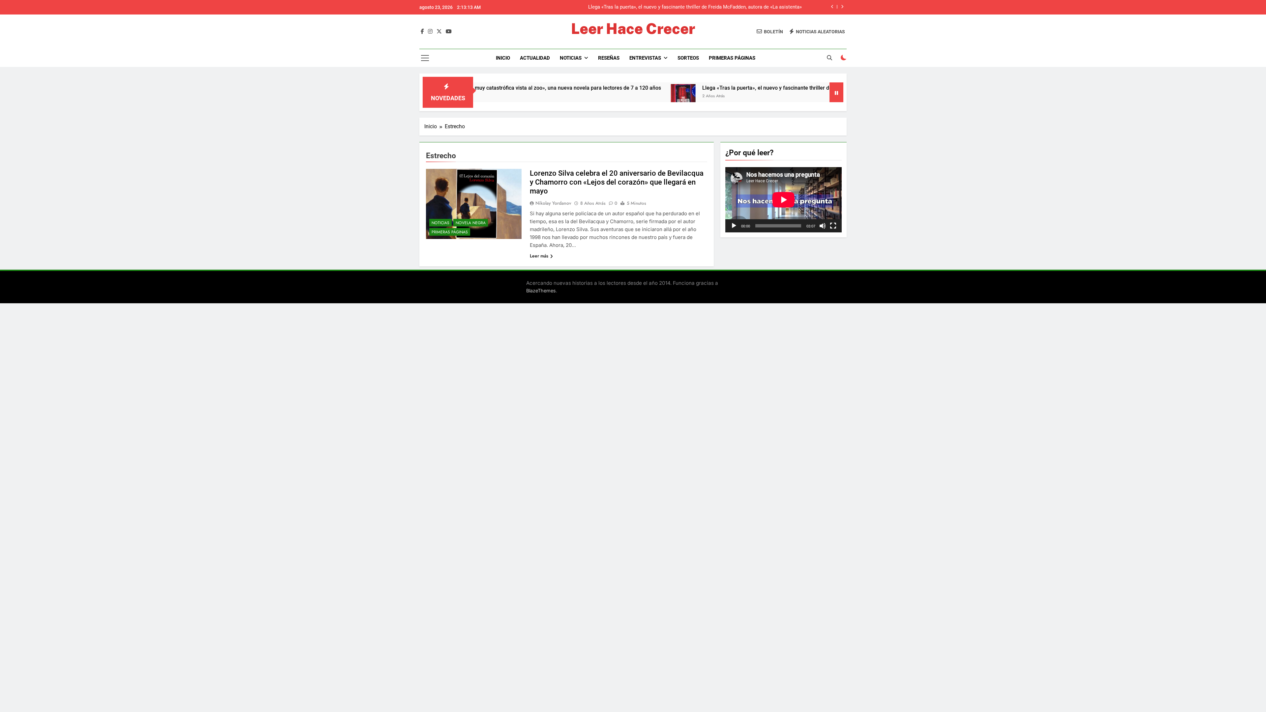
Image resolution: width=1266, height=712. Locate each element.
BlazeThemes (541, 290)
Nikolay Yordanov (553, 203)
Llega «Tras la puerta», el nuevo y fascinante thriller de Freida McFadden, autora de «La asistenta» (775, 88)
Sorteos (688, 58)
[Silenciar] (822, 225)
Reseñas (608, 58)
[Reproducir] (734, 225)
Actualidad (535, 58)
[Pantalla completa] (833, 225)
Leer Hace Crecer (633, 28)
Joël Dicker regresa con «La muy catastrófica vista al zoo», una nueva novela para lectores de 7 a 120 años (491, 88)
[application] (783, 199)
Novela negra (471, 223)
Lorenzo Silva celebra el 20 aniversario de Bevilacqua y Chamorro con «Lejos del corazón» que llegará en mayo (617, 182)
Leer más (539, 255)
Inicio (503, 58)
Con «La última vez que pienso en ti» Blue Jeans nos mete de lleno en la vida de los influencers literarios (686, 7)
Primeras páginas (732, 58)
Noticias (571, 58)
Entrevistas (645, 58)
